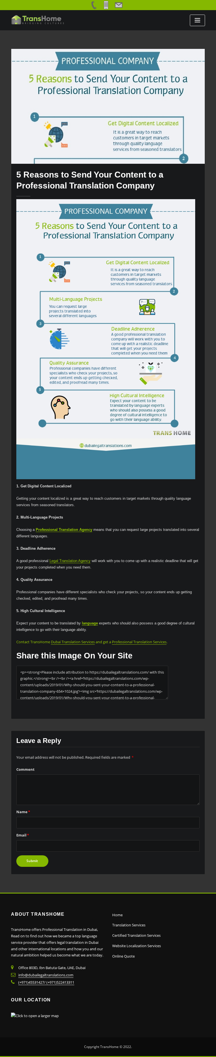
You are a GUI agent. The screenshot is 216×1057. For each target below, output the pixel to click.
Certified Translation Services (136, 935)
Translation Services (128, 925)
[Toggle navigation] (197, 20)
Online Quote (123, 956)
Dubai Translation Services (73, 641)
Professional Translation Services (139, 641)
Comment (25, 769)
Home (117, 914)
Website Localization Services (136, 945)
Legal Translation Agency (70, 561)
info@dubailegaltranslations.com (45, 975)
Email (22, 835)
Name (23, 811)
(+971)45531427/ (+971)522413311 (46, 982)
